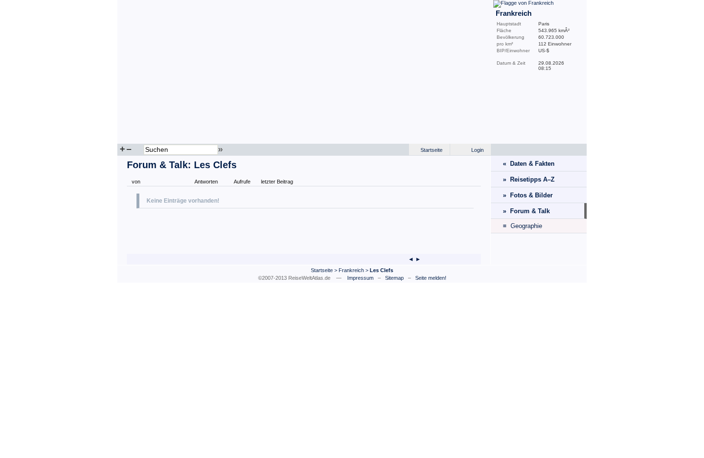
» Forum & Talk (526, 211)
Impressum (360, 278)
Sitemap (394, 278)
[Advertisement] (248, 230)
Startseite (431, 150)
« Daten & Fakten (529, 163)
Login (477, 150)
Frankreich (351, 270)
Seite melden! (430, 278)
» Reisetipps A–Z (529, 179)
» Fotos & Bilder (528, 195)
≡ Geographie (522, 225)
